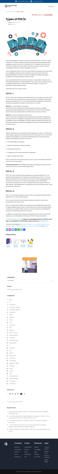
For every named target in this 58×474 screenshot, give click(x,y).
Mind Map (12, 348)
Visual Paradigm (13, 378)
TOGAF (11, 371)
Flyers (26, 452)
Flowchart (12, 338)
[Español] (35, 15)
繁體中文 (45, 226)
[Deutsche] (32, 15)
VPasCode (12, 383)
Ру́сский (28, 226)
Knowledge (37, 449)
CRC (10, 322)
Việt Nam (32, 226)
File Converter (13, 333)
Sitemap (36, 454)
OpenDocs (12, 358)
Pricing (36, 447)
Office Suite (12, 355)
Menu (52, 6)
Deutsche (24, 224)
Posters (26, 449)
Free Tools (37, 457)
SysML (11, 368)
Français (38, 224)
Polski (17, 226)
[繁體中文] (51, 15)
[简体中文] (50, 15)
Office (11, 353)
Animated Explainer (14, 310)
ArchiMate (12, 312)
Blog (35, 452)
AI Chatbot (12, 304)
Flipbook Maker (13, 335)
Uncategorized (13, 376)
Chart (11, 320)
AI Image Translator (14, 307)
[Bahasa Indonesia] (41, 15)
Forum (16, 454)
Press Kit (16, 452)
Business (11, 317)
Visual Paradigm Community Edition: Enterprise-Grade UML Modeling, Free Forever (29, 430)
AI (9, 302)
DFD (10, 327)
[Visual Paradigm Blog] (10, 7)
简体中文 (38, 226)
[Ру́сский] (47, 15)
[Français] (38, 15)
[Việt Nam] (48, 15)
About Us (16, 447)
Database (12, 325)
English (43, 224)
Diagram (11, 330)
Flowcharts (27, 454)
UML (10, 373)
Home (7, 11)
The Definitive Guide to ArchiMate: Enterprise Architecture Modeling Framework (27, 421)
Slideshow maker (14, 363)
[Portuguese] (45, 15)
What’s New (17, 449)
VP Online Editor (43, 221)
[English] (33, 15)
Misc (10, 350)
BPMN (11, 315)
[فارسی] (36, 15)
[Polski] (44, 15)
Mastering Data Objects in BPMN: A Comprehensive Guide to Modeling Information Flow (28, 412)
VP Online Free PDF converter (14, 219)
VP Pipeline (12, 381)
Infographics (12, 343)
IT (9, 345)
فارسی (33, 224)
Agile (10, 299)
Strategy (11, 366)
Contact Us (17, 457)
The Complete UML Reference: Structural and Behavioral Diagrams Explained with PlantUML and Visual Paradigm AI (27, 426)
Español (29, 224)
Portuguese (22, 226)
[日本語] (42, 15)
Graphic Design (13, 340)
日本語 (13, 226)
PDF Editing (12, 11)
